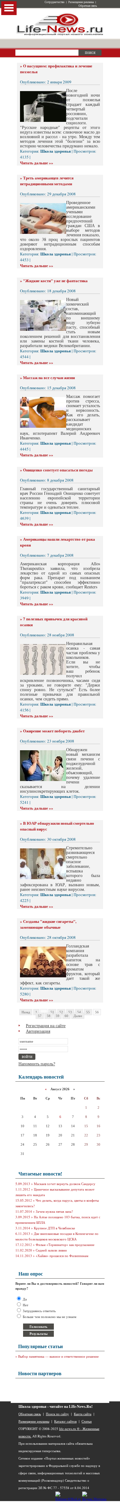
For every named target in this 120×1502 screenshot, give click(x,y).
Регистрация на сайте (46, 1025)
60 (66, 1016)
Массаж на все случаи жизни (49, 377)
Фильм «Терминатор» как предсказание (65, 1244)
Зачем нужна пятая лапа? (54, 1211)
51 (52, 1012)
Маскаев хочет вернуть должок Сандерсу (64, 1183)
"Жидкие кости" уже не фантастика (55, 280)
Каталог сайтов (65, 1421)
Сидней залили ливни (51, 1250)
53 (70, 1012)
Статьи (87, 1421)
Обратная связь (87, 6)
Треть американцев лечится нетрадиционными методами (47, 180)
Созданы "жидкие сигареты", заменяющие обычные (48, 924)
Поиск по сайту (57, 1414)
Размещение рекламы (81, 2)
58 (48, 1016)
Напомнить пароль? (36, 1064)
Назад (26, 1012)
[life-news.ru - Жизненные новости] (60, 35)
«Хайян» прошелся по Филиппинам (62, 1255)
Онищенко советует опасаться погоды (58, 470)
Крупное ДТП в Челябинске (54, 1228)
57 (40, 1016)
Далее (78, 1016)
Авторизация (38, 1031)
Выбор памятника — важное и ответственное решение (58, 1356)
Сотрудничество (55, 2)
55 (88, 1012)
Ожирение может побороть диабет (54, 731)
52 (61, 1012)
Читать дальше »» (36, 163)
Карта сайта (82, 1414)
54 (79, 1012)
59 (57, 1016)
